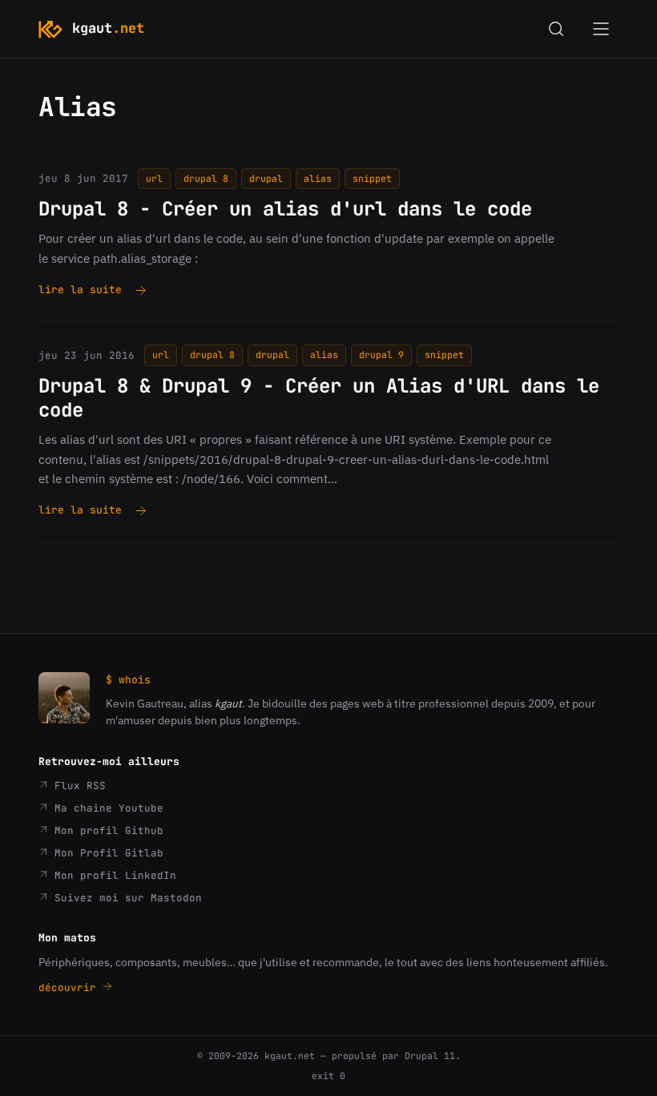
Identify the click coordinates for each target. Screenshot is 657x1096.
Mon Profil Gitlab (105, 853)
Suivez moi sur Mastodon (125, 898)
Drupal (266, 178)
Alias (318, 178)
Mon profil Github (105, 830)
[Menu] (601, 28)
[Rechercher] (556, 28)
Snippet (372, 178)
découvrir (70, 987)
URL (154, 178)
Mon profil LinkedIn (112, 875)
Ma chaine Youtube (105, 808)
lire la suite (80, 291)
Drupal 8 (205, 178)
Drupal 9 (381, 355)
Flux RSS (77, 785)
